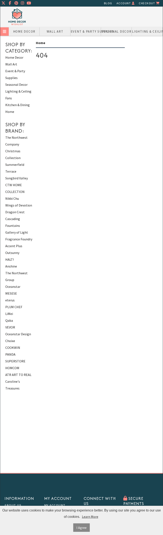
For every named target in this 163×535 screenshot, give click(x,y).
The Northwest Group (16, 276)
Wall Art (55, 31)
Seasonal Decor (116, 31)
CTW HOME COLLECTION (15, 188)
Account (124, 3)
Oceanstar (12, 286)
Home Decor (24, 31)
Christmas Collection (13, 154)
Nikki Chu (12, 198)
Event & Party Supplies (86, 31)
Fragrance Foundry (18, 239)
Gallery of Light (16, 232)
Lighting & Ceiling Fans (147, 31)
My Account (55, 505)
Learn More (90, 516)
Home (9, 111)
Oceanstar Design (18, 334)
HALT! (9, 259)
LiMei (9, 314)
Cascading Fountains (12, 222)
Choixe (10, 341)
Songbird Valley (16, 178)
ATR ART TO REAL (18, 375)
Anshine (11, 266)
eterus (10, 300)
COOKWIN (12, 347)
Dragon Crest (15, 212)
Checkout (147, 3)
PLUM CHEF (13, 307)
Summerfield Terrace (14, 167)
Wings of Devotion (18, 205)
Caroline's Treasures (12, 384)
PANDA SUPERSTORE (15, 357)
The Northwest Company (16, 140)
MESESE (11, 293)
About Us (12, 505)
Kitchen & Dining (17, 105)
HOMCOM (12, 368)
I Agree (81, 527)
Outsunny (12, 253)
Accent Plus (13, 246)
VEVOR (10, 327)
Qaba (9, 320)
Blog (108, 3)
